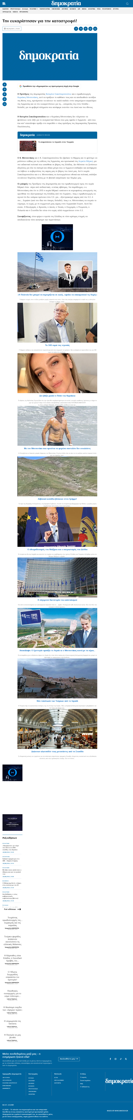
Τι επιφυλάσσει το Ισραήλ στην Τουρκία (56, 142)
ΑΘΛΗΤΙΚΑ (6, 856)
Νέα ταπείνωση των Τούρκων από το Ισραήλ (57, 701)
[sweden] (57, 729)
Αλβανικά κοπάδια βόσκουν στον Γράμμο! (57, 499)
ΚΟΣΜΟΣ (5, 881)
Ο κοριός (83, 1077)
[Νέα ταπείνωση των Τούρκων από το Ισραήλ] (57, 678)
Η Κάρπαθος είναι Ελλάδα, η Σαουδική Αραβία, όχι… (12, 958)
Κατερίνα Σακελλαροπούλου (58, 94)
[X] (81, 29)
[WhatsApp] (90, 29)
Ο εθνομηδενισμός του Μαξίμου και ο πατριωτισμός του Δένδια (57, 550)
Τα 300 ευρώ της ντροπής (57, 345)
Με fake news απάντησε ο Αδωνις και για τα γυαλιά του (11, 872)
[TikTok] (121, 1059)
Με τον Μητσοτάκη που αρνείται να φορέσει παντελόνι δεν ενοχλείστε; (57, 449)
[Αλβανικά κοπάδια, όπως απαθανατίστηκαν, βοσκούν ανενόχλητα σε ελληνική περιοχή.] (57, 476)
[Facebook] (76, 29)
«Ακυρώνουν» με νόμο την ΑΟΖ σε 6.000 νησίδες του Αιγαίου (10, 848)
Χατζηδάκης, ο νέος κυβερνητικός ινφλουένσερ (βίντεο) (10, 896)
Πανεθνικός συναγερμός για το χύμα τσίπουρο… (12, 993)
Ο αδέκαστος (84, 1087)
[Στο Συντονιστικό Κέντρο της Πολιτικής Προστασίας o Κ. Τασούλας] (57, 323)
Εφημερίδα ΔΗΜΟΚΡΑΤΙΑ (12, 928)
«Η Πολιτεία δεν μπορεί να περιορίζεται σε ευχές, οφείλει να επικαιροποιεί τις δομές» (57, 295)
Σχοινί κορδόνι (85, 1080)
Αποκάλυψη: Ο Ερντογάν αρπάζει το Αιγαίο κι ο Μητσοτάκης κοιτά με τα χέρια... (57, 651)
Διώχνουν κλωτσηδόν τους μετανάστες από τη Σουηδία (57, 752)
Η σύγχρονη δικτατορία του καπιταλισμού (57, 600)
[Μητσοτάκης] (57, 426)
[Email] (95, 29)
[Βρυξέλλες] (57, 577)
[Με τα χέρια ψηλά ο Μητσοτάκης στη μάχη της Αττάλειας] (57, 628)
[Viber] (86, 29)
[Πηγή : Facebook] (57, 373)
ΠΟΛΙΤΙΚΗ (5, 843)
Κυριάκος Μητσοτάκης (27, 97)
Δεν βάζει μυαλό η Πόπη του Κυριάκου (57, 396)
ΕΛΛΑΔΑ (5, 905)
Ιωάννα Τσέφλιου (12, 999)
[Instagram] (115, 1059)
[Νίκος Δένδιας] (57, 527)
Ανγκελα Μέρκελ (85, 161)
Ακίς (81, 1084)
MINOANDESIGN (121, 1111)
